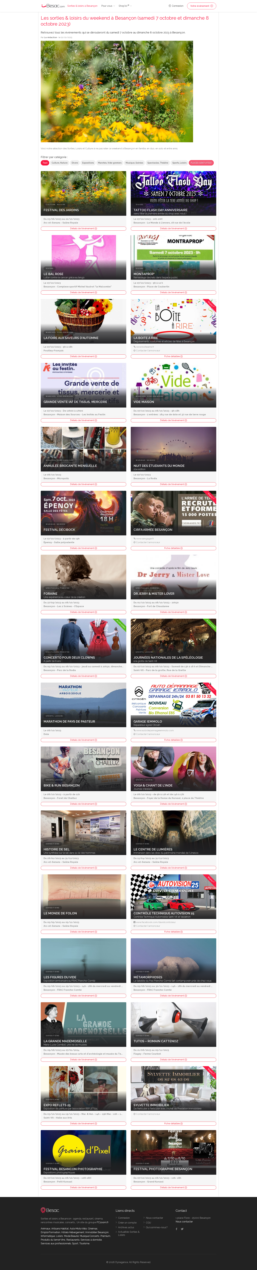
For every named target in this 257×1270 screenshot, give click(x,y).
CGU (148, 1222)
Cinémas (92, 1228)
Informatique (48, 1236)
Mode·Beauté (71, 1236)
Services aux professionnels (56, 1243)
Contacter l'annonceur (148, 350)
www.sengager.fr (145, 538)
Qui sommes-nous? (157, 1227)
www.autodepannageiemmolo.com (155, 730)
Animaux (45, 1228)
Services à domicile (91, 1239)
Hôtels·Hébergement (72, 1232)
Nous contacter (154, 1217)
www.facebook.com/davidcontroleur (156, 922)
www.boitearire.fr (145, 347)
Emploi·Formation (50, 1232)
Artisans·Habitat (60, 1228)
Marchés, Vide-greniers (110, 163)
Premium (105, 1236)
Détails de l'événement (82, 228)
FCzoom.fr (102, 1222)
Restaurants (73, 1239)
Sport (75, 1243)
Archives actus (126, 1227)
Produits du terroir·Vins (53, 1239)
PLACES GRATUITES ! (201, 163)
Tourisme (84, 1243)
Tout (45, 163)
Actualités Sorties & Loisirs (129, 1233)
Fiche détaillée (172, 356)
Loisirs (59, 1236)
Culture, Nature (60, 163)
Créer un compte (127, 1222)
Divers (75, 163)
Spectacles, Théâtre (157, 163)
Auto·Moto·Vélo (78, 1228)
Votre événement (200, 6)
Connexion (177, 5)
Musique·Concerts (89, 1236)
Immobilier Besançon (97, 1232)
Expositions (88, 163)
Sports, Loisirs (179, 163)
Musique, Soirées (134, 163)
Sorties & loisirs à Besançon (82, 5)
